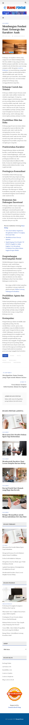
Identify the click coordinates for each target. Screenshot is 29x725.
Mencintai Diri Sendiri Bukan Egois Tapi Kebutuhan (14, 436)
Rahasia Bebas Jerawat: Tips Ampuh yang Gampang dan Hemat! (13, 623)
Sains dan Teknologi (7, 603)
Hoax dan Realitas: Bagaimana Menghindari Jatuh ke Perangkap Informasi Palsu (15, 233)
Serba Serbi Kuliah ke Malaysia (11, 558)
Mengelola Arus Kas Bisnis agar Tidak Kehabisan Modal (13, 563)
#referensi (17, 362)
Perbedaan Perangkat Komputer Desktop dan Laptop (12, 607)
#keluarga (12, 360)
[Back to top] (24, 720)
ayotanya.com (6, 666)
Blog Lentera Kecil (8, 680)
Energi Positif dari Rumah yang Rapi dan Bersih (12, 489)
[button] (3, 3)
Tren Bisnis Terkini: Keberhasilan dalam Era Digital (15, 386)
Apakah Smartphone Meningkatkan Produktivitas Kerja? (13, 568)
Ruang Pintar (19, 719)
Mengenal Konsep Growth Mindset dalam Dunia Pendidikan (13, 554)
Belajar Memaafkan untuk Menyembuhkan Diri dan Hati (14, 516)
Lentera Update (7, 673)
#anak (12, 355)
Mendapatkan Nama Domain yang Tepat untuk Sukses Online (14, 376)
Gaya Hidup (5, 23)
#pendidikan (6, 362)
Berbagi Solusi (6, 663)
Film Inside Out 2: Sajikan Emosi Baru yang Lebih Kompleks (13, 613)
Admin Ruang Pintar (19, 36)
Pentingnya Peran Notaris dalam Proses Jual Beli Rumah (12, 618)
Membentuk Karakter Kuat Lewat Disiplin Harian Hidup (14, 462)
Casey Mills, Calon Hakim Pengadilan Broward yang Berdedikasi (13, 629)
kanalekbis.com (7, 670)
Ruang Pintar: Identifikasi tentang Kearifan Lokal (12, 634)
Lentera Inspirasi (7, 676)
